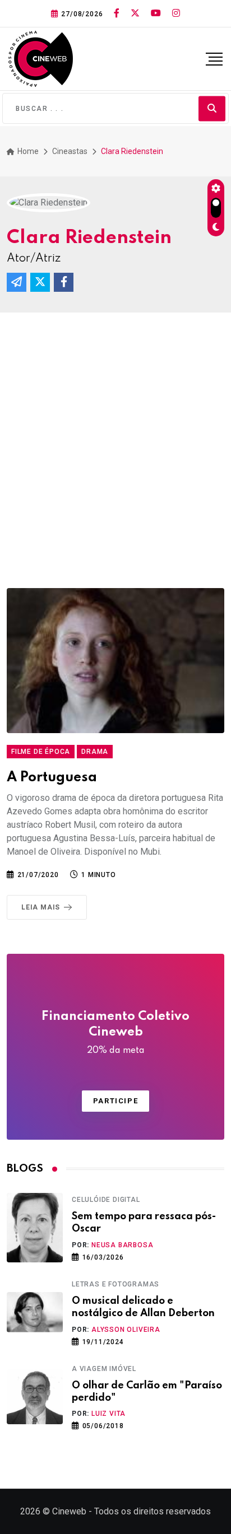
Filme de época (40, 752)
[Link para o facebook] (116, 13)
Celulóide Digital (106, 1200)
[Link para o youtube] (156, 13)
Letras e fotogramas (115, 1284)
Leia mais (40, 907)
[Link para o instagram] (176, 13)
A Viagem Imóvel (104, 1369)
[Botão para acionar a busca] (211, 108)
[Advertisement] (115, 433)
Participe (115, 1101)
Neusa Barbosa (122, 1245)
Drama (94, 752)
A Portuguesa (52, 778)
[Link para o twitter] (135, 13)
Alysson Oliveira (125, 1329)
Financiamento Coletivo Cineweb (115, 1032)
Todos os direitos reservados (152, 1511)
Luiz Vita (108, 1414)
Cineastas (69, 151)
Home (27, 151)
